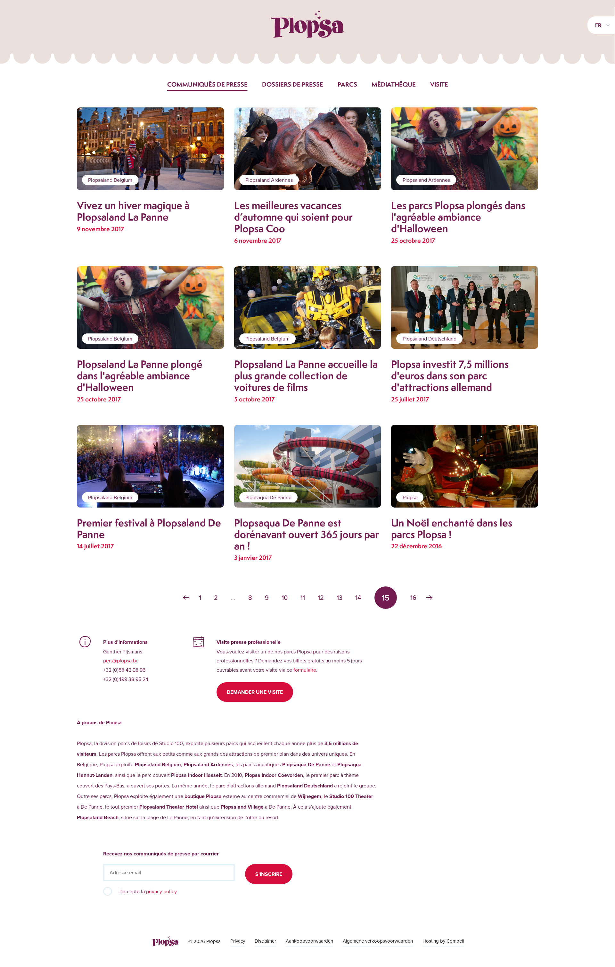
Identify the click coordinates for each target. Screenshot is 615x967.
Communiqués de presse (207, 84)
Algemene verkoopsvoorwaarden (378, 941)
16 (413, 597)
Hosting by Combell (443, 941)
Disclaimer (265, 941)
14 (358, 597)
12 (321, 597)
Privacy (237, 941)
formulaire (304, 669)
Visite (439, 84)
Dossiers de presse (292, 84)
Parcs (347, 84)
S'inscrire (268, 874)
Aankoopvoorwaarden (309, 941)
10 (285, 597)
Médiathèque (394, 84)
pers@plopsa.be (121, 660)
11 (302, 597)
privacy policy (161, 891)
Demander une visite (255, 692)
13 (339, 597)
